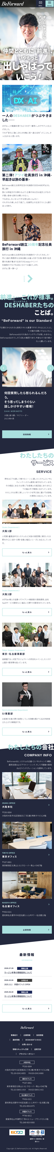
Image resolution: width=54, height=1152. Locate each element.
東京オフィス (9, 856)
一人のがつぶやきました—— (27, 117)
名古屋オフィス (11, 906)
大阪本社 (7, 806)
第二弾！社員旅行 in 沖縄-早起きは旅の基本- (27, 177)
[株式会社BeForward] (12, 3)
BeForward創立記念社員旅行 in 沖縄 (27, 246)
